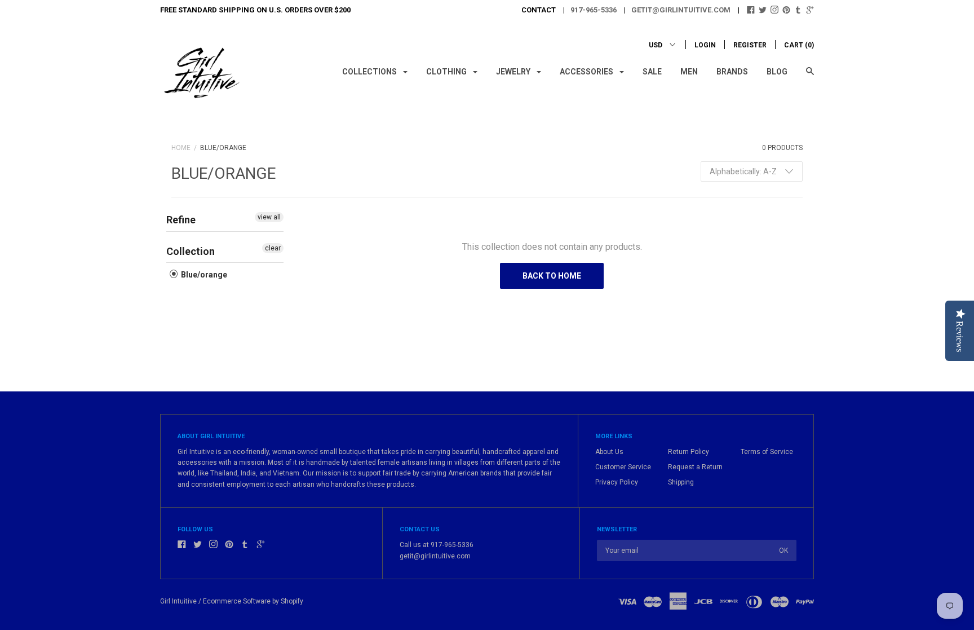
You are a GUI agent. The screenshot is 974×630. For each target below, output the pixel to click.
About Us (609, 452)
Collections (370, 71)
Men (689, 71)
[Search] (810, 76)
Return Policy (688, 452)
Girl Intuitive (178, 601)
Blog (777, 71)
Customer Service (623, 467)
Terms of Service (767, 452)
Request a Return (695, 467)
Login (705, 45)
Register (750, 45)
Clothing (447, 71)
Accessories (587, 71)
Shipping (681, 482)
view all (269, 217)
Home (181, 148)
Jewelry (514, 71)
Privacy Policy (616, 482)
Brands (732, 71)
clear (273, 248)
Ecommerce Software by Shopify (253, 601)
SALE (652, 71)
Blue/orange (203, 274)
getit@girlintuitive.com (680, 10)
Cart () (799, 45)
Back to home (552, 275)
